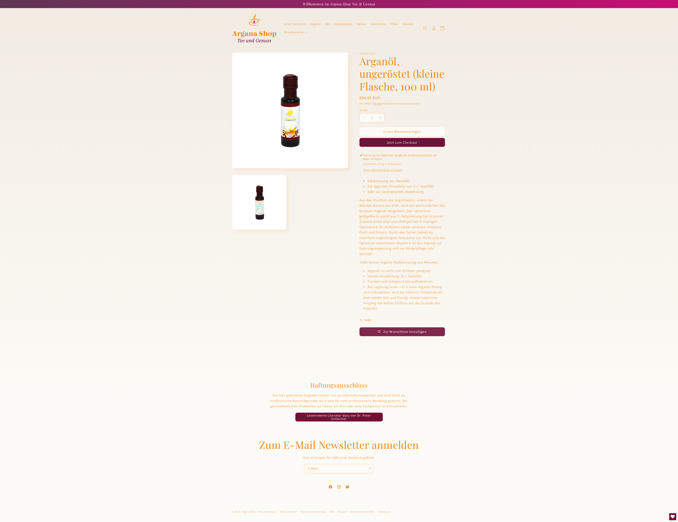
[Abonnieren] (369, 468)
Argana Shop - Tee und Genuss (259, 511)
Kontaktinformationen (362, 511)
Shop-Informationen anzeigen (382, 170)
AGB (331, 511)
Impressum (384, 511)
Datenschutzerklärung (313, 511)
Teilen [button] (368, 320)
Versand (377, 103)
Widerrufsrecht (288, 511)
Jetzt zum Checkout (402, 142)
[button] (295, 32)
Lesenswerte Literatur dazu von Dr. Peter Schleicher (339, 417)
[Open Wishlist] (672, 516)
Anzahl (363, 110)
